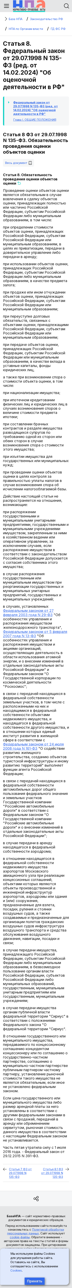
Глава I (34, 120)
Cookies (16, 1270)
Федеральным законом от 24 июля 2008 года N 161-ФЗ (33, 746)
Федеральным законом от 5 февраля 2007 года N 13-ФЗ (35, 634)
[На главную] (29, 6)
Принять (34, 1281)
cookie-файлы (20, 1237)
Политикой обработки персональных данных (35, 1231)
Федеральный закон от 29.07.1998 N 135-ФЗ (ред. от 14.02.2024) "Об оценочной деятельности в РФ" (35, 108)
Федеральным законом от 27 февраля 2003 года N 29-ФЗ (28, 612)
